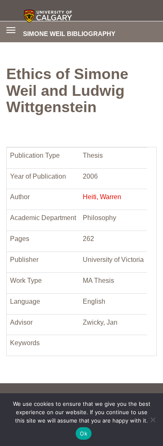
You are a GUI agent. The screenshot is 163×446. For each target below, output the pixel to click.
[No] (152, 419)
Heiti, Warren (102, 196)
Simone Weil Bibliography (69, 33)
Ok (83, 433)
